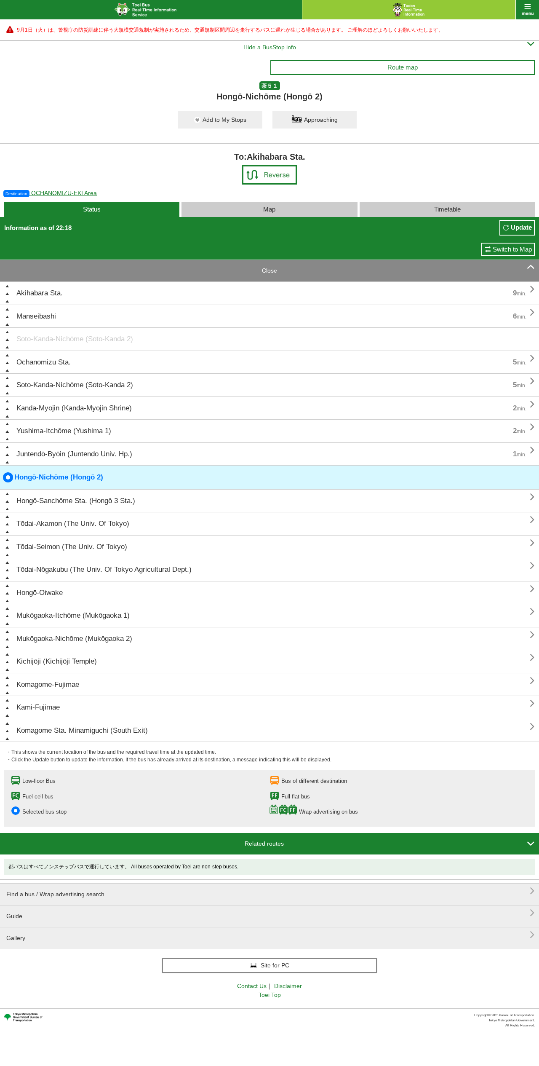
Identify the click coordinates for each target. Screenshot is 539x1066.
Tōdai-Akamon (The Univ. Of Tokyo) (72, 524)
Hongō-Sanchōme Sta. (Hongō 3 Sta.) (75, 501)
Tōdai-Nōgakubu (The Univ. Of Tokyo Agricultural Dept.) (104, 569)
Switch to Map (512, 249)
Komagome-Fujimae (47, 684)
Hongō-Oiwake (39, 593)
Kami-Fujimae (38, 707)
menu (527, 9)
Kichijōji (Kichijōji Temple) (56, 661)
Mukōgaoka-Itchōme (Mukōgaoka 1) (73, 615)
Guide (270, 912)
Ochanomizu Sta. (43, 362)
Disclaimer (288, 986)
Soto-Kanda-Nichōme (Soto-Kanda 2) (74, 339)
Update (521, 227)
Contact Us (252, 986)
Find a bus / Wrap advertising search (270, 891)
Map (269, 209)
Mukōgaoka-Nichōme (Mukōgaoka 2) (74, 639)
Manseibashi (36, 316)
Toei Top (270, 994)
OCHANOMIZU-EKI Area (51, 193)
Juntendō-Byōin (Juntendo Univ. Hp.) (74, 454)
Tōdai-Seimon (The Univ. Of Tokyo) (71, 547)
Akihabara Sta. (39, 293)
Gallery (270, 934)
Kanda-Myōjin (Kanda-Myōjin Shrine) (74, 408)
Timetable (447, 209)
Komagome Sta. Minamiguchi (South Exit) (82, 730)
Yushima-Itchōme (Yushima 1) (63, 431)
